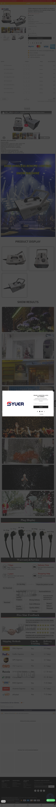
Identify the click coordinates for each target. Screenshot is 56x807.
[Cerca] (54, 390)
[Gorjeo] (44, 411)
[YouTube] (42, 411)
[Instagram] (40, 411)
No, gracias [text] (41, 414)
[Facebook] (37, 411)
